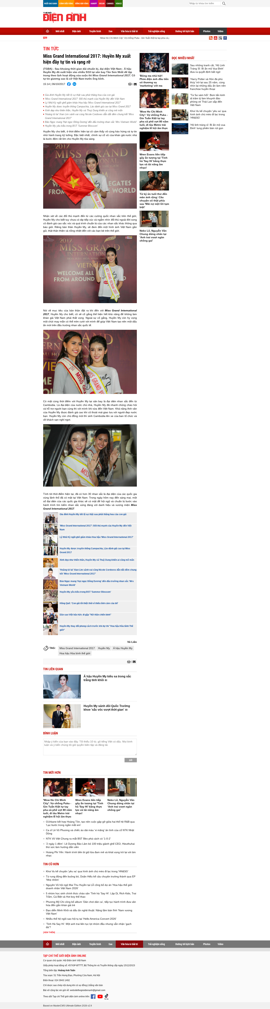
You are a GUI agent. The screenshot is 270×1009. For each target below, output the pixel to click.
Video (220, 31)
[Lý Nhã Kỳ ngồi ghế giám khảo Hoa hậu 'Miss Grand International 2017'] (50, 540)
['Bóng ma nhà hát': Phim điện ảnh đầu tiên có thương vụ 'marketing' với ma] (154, 62)
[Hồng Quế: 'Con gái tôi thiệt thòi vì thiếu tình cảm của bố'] (50, 606)
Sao (110, 31)
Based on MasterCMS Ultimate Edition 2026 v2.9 (67, 1005)
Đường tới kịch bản (184, 31)
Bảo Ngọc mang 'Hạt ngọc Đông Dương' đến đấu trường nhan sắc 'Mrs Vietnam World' (90, 122)
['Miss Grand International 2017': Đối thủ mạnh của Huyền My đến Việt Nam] (50, 529)
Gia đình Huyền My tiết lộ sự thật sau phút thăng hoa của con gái (80, 95)
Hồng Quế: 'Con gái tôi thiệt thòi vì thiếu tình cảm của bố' (89, 603)
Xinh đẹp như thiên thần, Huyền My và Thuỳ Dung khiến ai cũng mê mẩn (84, 110)
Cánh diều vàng (66, 3)
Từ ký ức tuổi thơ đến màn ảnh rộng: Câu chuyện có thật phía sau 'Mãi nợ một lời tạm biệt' (154, 200)
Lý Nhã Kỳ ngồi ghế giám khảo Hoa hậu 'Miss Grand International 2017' (83, 102)
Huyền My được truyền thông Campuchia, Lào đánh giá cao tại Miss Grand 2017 (88, 106)
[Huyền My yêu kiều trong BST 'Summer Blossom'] (50, 595)
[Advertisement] (160, 16)
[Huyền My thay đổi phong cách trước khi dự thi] (50, 629)
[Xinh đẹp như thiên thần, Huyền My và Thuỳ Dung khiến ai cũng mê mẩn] (50, 562)
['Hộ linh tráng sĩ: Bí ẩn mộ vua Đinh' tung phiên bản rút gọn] (180, 128)
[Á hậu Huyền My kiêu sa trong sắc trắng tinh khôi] (62, 687)
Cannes (110, 3)
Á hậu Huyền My (122, 648)
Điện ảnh (76, 31)
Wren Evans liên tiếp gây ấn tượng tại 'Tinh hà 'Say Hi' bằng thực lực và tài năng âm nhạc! (89, 807)
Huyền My (104, 648)
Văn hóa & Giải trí (129, 31)
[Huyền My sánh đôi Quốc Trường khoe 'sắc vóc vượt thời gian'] (62, 716)
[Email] (135, 84)
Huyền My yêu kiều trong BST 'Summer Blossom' (71, 125)
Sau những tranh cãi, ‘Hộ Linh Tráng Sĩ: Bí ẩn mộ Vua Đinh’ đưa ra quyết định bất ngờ (207, 68)
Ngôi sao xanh (50, 3)
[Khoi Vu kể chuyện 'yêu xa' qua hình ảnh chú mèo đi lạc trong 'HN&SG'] (180, 114)
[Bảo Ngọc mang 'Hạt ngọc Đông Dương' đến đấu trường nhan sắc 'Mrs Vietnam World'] (50, 584)
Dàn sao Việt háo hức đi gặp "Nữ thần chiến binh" (85, 614)
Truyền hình (95, 31)
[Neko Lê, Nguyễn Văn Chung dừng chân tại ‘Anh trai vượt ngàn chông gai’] (122, 787)
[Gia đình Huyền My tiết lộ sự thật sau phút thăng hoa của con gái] (50, 517)
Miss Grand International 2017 (77, 648)
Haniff (94, 3)
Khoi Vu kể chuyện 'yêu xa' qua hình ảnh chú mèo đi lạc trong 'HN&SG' (87, 871)
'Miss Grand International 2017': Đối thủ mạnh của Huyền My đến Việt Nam (85, 98)
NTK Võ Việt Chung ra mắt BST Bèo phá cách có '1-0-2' (78, 838)
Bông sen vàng (82, 3)
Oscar (102, 3)
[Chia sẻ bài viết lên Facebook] (69, 84)
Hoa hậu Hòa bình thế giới (75, 653)
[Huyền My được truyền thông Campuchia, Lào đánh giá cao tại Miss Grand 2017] (50, 552)
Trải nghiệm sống (156, 31)
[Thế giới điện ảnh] (64, 16)
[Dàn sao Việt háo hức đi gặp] (50, 618)
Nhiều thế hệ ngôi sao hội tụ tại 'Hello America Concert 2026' (81, 918)
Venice (119, 3)
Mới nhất (60, 31)
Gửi (130, 760)
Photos (206, 31)
